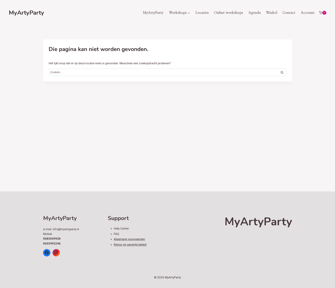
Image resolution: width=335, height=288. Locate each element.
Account (308, 12)
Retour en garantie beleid (130, 244)
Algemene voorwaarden (129, 239)
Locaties (202, 12)
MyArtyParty (153, 12)
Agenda (254, 12)
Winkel (271, 12)
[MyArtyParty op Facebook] (46, 252)
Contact (288, 12)
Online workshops (228, 12)
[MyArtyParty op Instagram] (56, 252)
